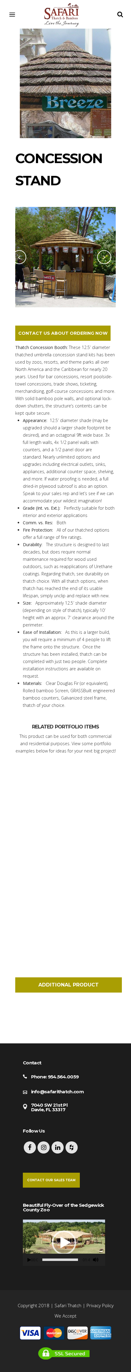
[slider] (60, 1260)
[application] (64, 1243)
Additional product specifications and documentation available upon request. (68, 987)
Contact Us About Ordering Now (63, 333)
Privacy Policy (100, 1305)
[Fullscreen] (103, 1260)
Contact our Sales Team (51, 1180)
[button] (64, 1243)
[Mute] (95, 1259)
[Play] (29, 1260)
